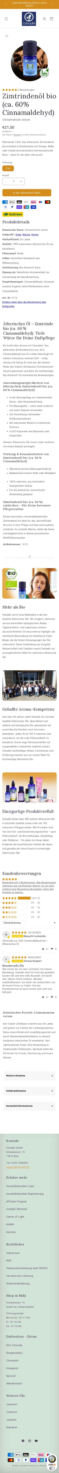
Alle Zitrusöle (14, 1345)
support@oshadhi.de (17, 1167)
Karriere (11, 1232)
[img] (19, 932)
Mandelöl (11, 1427)
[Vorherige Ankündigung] (5, 4)
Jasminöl (11, 1404)
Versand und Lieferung (19, 1275)
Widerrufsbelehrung (18, 1283)
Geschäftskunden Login (20, 1186)
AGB (8, 1260)
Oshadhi (24, 1466)
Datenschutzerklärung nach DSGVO (27, 1268)
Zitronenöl (12, 1360)
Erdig (18, 234)
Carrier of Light (15, 1216)
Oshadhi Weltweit (16, 1209)
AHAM (10, 1224)
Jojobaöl (11, 1419)
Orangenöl (12, 1368)
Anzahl (5, 175)
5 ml (8, 168)
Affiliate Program (16, 1201)
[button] (6, 18)
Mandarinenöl (14, 1383)
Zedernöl (11, 1412)
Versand (17, 135)
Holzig (35, 234)
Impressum (13, 1253)
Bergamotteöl (14, 1352)
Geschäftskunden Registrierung (25, 1193)
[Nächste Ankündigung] (53, 4)
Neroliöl (11, 1375)
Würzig (26, 234)
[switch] (52, 1468)
